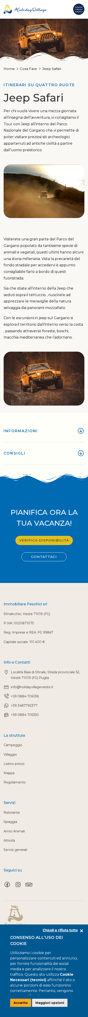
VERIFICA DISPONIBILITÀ (44, 540)
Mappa (9, 773)
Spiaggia (10, 822)
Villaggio (10, 754)
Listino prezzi (14, 764)
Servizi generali (15, 850)
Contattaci (44, 557)
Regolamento (15, 782)
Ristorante (12, 812)
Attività (9, 840)
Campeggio (13, 745)
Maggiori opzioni (49, 1003)
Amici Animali (14, 831)
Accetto (21, 1003)
